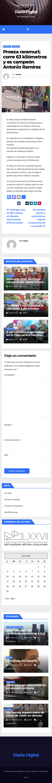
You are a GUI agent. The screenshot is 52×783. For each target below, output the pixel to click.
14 (32, 577)
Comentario (9, 375)
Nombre (8, 425)
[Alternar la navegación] (27, 29)
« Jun (6, 599)
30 (44, 586)
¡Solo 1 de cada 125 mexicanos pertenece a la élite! (24, 633)
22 (38, 581)
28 (32, 586)
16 (44, 577)
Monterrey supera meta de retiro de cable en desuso (25, 714)
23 (44, 581)
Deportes (7, 46)
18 (14, 581)
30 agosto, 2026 (15, 638)
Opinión (9, 657)
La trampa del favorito (21, 661)
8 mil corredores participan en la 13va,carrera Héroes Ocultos (25, 335)
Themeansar (44, 771)
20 (26, 581)
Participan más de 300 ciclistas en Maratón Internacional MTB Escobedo (16, 216)
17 (7, 581)
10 (7, 577)
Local (9, 709)
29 (38, 586)
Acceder (8, 493)
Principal (16, 46)
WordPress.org (11, 512)
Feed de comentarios (13, 506)
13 (26, 577)
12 (20, 577)
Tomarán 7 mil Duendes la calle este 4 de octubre (24, 307)
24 (7, 586)
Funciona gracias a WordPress (15, 771)
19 (20, 581)
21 (32, 581)
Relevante (18, 627)
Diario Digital (26, 12)
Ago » (12, 599)
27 (26, 586)
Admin (18, 74)
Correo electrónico (12, 440)
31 (7, 591)
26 (20, 586)
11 (14, 577)
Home (26, 777)
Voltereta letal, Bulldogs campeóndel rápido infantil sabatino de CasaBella (25, 282)
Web (6, 455)
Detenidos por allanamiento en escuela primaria (26, 686)
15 (38, 577)
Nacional (10, 627)
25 (14, 586)
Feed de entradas (12, 500)
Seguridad (10, 682)
